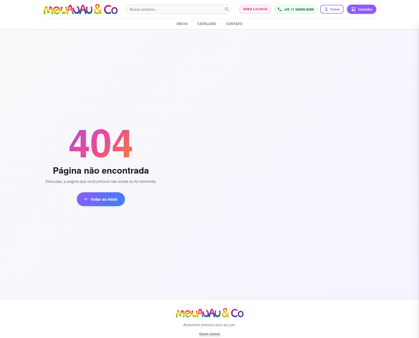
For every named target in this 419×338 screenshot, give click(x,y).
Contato (234, 23)
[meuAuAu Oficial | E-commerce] (80, 9)
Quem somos (209, 333)
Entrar (335, 9)
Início (182, 23)
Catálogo (206, 23)
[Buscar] (227, 9)
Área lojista (255, 9)
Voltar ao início (104, 199)
